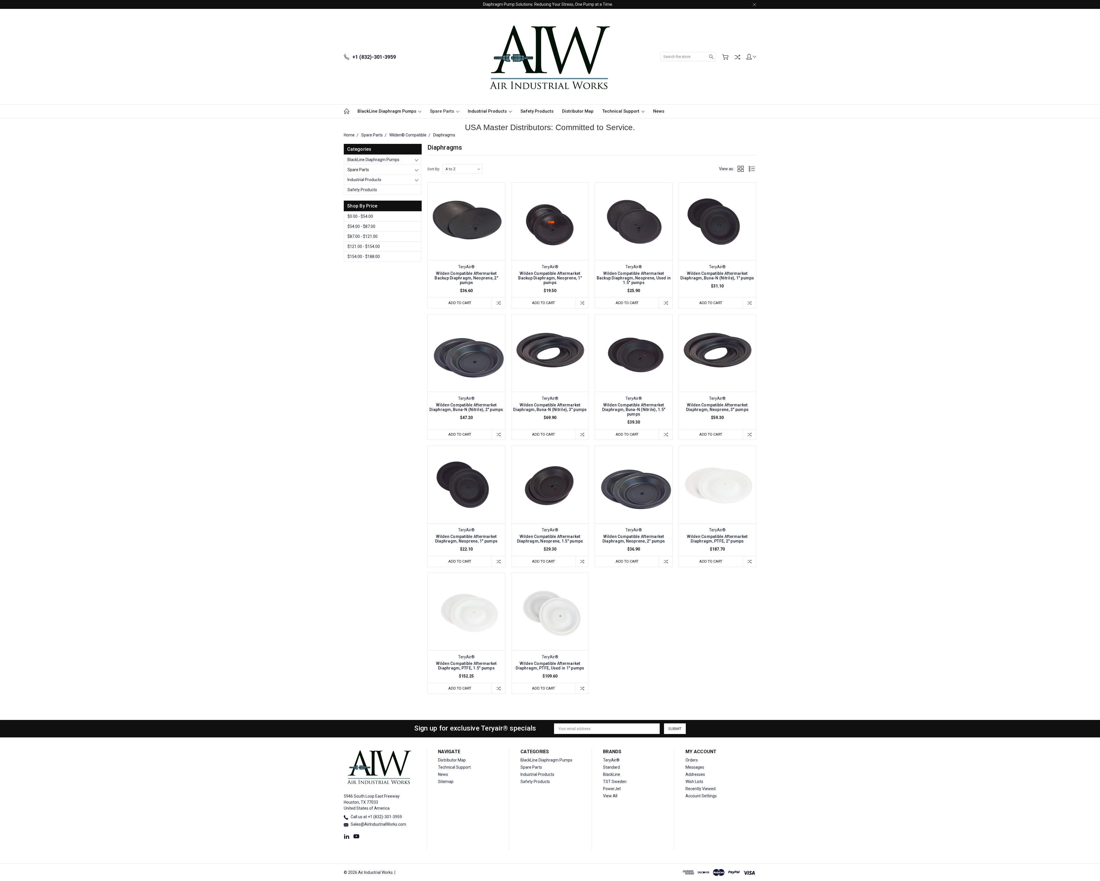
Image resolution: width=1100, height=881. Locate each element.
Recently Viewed (700, 788)
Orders (691, 760)
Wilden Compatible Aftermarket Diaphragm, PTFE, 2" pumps (717, 538)
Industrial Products (488, 111)
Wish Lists (694, 781)
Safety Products (536, 111)
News (658, 111)
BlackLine (611, 774)
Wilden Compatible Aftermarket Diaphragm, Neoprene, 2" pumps (633, 538)
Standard (611, 767)
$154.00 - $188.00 (363, 256)
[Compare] (737, 57)
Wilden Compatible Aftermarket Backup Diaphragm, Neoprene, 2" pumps (466, 278)
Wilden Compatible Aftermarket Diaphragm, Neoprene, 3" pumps (717, 407)
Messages (694, 767)
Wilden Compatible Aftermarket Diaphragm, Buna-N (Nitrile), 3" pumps (550, 407)
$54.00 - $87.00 (361, 226)
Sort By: (433, 169)
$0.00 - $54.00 (360, 216)
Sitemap (445, 781)
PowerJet (612, 788)
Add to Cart (459, 303)
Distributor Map (578, 111)
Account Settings (701, 796)
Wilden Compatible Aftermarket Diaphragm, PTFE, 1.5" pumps (466, 665)
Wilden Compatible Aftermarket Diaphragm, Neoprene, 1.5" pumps (550, 538)
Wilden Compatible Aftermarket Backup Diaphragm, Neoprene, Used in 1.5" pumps (634, 278)
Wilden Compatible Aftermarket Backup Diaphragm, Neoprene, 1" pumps (550, 278)
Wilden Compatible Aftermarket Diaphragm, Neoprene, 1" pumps (466, 538)
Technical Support (621, 111)
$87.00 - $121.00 (362, 236)
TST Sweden (614, 781)
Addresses (695, 774)
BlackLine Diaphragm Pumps (387, 111)
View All (610, 796)
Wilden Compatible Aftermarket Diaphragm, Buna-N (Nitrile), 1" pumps (717, 275)
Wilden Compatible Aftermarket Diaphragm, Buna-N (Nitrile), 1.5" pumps (633, 409)
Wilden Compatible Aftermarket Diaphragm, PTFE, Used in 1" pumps (550, 665)
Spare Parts (442, 111)
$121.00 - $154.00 (363, 246)
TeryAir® (611, 760)
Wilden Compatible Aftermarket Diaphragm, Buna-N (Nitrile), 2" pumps (466, 407)
